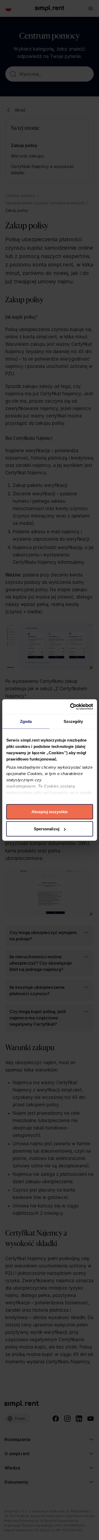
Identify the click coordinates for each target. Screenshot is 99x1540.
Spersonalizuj (46, 829)
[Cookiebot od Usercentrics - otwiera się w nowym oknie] (70, 706)
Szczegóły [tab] (73, 721)
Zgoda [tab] (26, 721)
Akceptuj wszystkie (49, 811)
